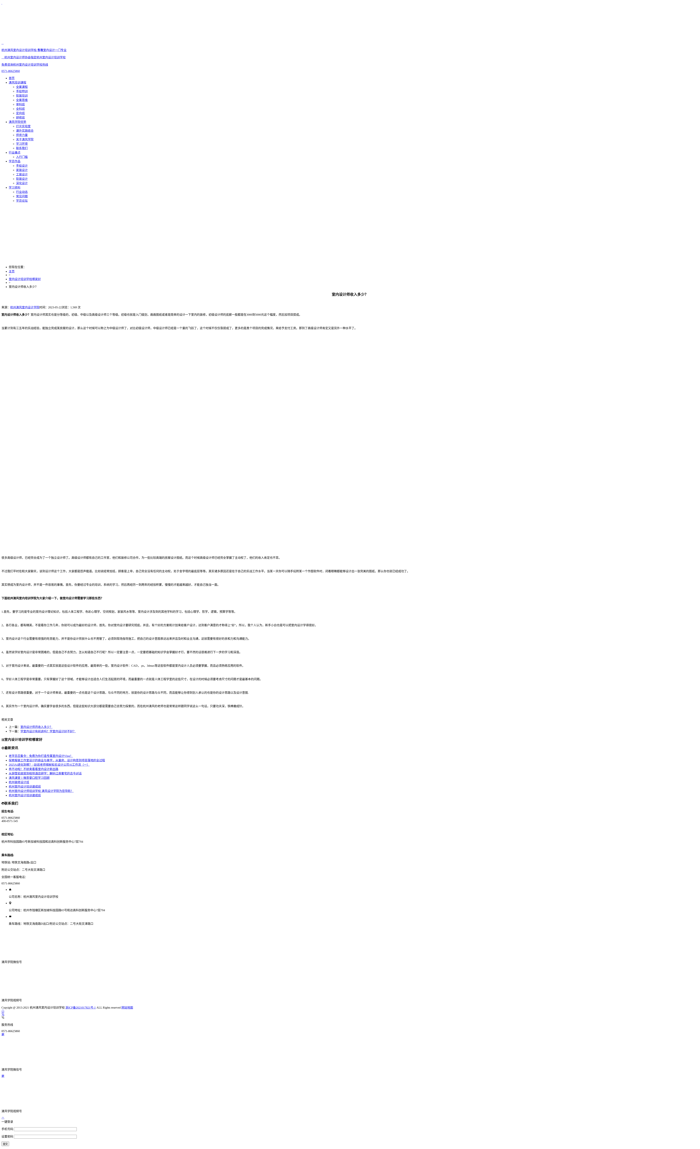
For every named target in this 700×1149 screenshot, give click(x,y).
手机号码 (7, 1129)
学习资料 (14, 187)
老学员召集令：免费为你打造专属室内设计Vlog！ (41, 755)
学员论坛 (22, 200)
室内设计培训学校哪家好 (25, 279)
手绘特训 (22, 91)
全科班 (20, 108)
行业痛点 (14, 152)
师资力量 (22, 135)
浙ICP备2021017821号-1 (80, 1007)
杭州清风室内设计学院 (24, 307)
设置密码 (7, 1136)
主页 (12, 271)
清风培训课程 (17, 82)
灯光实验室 (23, 126)
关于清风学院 (25, 139)
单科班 (20, 104)
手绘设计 (22, 165)
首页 (12, 78)
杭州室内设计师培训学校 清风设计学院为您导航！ (41, 791)
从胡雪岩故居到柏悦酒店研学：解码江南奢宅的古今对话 (45, 773)
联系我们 (22, 148)
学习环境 (22, 143)
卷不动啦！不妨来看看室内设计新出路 (33, 769)
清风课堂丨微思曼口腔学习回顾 (29, 777)
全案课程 (22, 86)
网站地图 (127, 1007)
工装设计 (22, 174)
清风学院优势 (17, 121)
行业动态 (22, 191)
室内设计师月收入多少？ (36, 726)
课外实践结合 (25, 130)
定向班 (20, 113)
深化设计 (22, 183)
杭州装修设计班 (19, 782)
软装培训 (22, 95)
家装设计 (22, 170)
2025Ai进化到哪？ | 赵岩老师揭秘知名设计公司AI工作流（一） (49, 764)
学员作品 (14, 161)
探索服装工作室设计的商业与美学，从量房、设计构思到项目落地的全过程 (57, 760)
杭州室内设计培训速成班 (25, 786)
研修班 (20, 117)
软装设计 (22, 178)
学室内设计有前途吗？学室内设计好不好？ (48, 731)
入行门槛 (22, 156)
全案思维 (22, 100)
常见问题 (22, 196)
